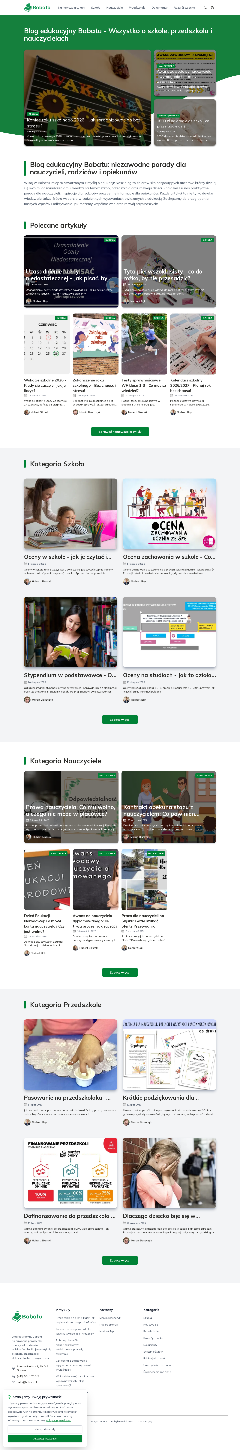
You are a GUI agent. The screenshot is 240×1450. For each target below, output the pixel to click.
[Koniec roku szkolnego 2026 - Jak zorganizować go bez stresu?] (87, 98)
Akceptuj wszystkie (45, 1438)
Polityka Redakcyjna (122, 1421)
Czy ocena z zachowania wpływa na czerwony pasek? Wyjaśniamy (73, 1365)
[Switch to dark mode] (212, 7)
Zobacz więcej (120, 719)
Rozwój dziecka (184, 7)
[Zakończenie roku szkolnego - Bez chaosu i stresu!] (95, 344)
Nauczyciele (114, 7)
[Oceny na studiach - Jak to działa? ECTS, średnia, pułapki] (169, 632)
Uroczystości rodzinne (157, 1365)
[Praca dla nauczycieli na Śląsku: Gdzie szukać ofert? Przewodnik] (144, 879)
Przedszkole (137, 7)
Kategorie (151, 1310)
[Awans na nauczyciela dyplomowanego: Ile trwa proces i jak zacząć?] (95, 879)
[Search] (206, 7)
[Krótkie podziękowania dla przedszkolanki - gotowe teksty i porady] (169, 1054)
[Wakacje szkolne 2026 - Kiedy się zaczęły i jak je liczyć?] (47, 344)
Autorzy (106, 1310)
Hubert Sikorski (41, 581)
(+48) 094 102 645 (28, 1376)
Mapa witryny (145, 1421)
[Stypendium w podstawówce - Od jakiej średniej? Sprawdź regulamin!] (70, 632)
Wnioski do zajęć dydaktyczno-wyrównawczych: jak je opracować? (75, 1381)
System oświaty (153, 1351)
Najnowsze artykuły (71, 7)
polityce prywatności (58, 1420)
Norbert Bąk (40, 301)
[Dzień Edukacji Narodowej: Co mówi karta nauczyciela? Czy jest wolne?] (47, 879)
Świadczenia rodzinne (157, 1372)
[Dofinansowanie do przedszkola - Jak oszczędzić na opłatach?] (70, 1173)
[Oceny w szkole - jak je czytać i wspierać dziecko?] (70, 514)
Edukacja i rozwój (154, 1358)
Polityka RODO (99, 1421)
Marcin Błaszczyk (42, 699)
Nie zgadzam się (45, 1429)
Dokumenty (160, 7)
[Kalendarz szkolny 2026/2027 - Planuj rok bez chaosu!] (193, 344)
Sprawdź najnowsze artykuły (120, 431)
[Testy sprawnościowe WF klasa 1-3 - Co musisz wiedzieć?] (144, 344)
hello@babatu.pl (27, 1382)
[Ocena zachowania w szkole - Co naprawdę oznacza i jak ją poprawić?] (169, 514)
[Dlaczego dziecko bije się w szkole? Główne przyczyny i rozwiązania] (169, 1173)
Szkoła (95, 7)
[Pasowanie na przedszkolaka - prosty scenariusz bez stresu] (70, 1054)
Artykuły (63, 1310)
